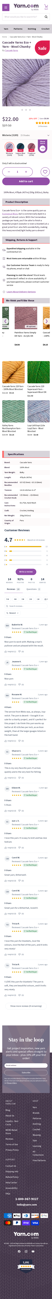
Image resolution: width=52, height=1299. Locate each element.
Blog (8, 1110)
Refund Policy (12, 1177)
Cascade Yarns (11, 50)
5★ (7, 599)
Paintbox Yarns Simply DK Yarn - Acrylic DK (25, 334)
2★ (30, 599)
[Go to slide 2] (26, 110)
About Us (10, 1115)
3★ (23, 599)
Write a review (26, 571)
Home (4, 37)
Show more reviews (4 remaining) (26, 1006)
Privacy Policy (12, 1083)
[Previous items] (5, 321)
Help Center (11, 1182)
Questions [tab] (33, 589)
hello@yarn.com (27, 1205)
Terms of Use (12, 1144)
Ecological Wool (10, 213)
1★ (38, 599)
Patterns (18, 28)
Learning (37, 1146)
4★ (15, 599)
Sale (35, 1140)
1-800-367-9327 (26, 1199)
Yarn (6, 28)
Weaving (37, 1135)
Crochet (45, 28)
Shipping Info (12, 1171)
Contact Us (11, 1166)
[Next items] (46, 321)
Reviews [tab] (13, 589)
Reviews (9, 1138)
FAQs (8, 1193)
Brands (36, 1112)
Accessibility (11, 1188)
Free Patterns (39, 1160)
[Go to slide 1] (22, 110)
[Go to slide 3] (30, 110)
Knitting (32, 28)
